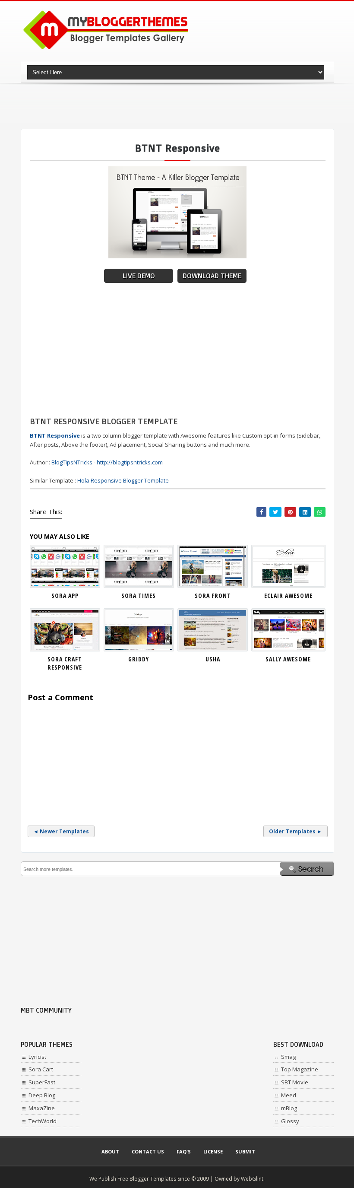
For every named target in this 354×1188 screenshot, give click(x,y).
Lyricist (37, 1057)
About (110, 1151)
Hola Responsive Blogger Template (123, 480)
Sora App (65, 595)
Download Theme (212, 276)
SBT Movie (294, 1082)
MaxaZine (41, 1108)
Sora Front (213, 595)
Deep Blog (41, 1095)
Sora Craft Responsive (64, 663)
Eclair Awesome (288, 595)
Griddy (138, 659)
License (213, 1151)
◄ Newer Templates (61, 831)
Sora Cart (40, 1069)
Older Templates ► (295, 831)
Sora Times (138, 595)
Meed (288, 1095)
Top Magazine (299, 1069)
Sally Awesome (288, 659)
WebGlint (252, 1178)
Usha (212, 659)
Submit (245, 1151)
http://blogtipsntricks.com (130, 462)
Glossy (290, 1121)
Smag (288, 1057)
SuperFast (41, 1082)
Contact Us (148, 1151)
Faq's (184, 1151)
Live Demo (139, 276)
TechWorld (42, 1121)
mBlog (289, 1108)
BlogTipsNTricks (71, 462)
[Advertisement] (178, 105)
